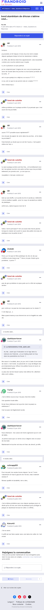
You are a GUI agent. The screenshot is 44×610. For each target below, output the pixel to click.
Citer (8, 92)
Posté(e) (14, 46)
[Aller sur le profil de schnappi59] (4, 467)
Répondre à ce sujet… (14, 568)
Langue (10, 602)
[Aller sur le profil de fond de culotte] (4, 102)
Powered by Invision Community (22, 607)
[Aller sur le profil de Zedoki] (4, 250)
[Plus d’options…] (40, 44)
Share (11, 579)
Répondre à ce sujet (22, 36)
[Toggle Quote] (5, 347)
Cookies (28, 604)
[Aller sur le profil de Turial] (4, 391)
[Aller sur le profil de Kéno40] (4, 525)
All (5, 24)
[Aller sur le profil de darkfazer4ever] (4, 340)
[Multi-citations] (3, 92)
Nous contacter (18, 604)
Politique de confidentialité (25, 602)
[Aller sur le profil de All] (4, 45)
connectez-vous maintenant (31, 557)
